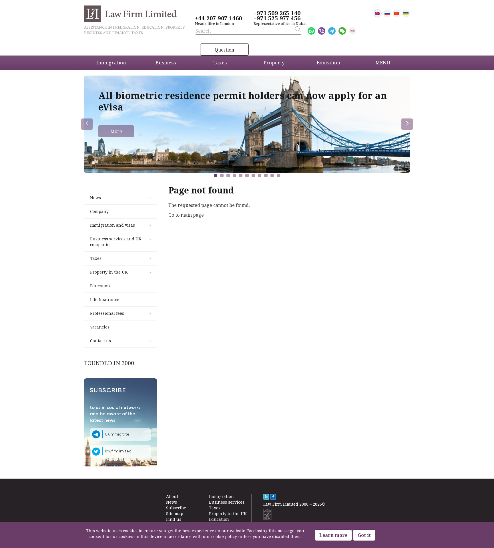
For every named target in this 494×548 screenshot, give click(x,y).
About (172, 496)
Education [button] (328, 62)
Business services (226, 502)
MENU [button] (383, 62)
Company (99, 211)
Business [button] (166, 62)
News (95, 197)
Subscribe (176, 508)
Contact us (100, 340)
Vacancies (99, 327)
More (116, 131)
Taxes (95, 258)
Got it (364, 535)
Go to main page (186, 215)
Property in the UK (109, 272)
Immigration (221, 496)
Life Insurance (104, 299)
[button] (215, 175)
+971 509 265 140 (277, 13)
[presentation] (87, 124)
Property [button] (274, 62)
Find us (173, 519)
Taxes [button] (220, 62)
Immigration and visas (112, 225)
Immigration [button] (111, 62)
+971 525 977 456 (277, 18)
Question (224, 50)
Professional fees (107, 313)
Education (100, 285)
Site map (174, 513)
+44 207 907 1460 (218, 18)
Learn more (333, 535)
